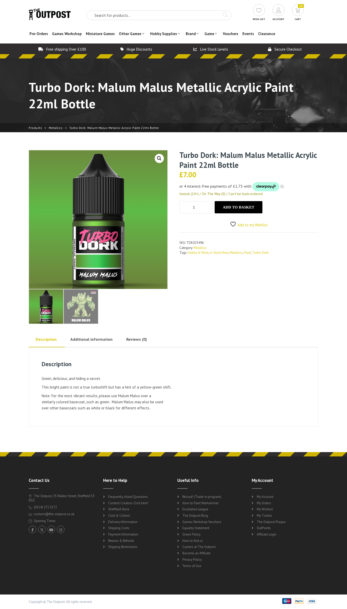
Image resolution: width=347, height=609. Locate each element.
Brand (191, 33)
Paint (247, 252)
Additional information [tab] (91, 339)
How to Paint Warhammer (200, 503)
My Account (265, 497)
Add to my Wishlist (253, 224)
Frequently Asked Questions (128, 497)
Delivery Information (122, 522)
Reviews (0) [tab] (136, 339)
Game (209, 33)
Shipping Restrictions (122, 547)
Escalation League (195, 509)
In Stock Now (219, 252)
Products (35, 128)
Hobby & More (198, 252)
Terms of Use (191, 566)
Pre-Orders (38, 33)
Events (248, 33)
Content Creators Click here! (128, 503)
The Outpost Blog (195, 515)
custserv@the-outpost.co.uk (54, 514)
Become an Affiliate (196, 553)
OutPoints (264, 528)
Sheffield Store (118, 509)
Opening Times (44, 521)
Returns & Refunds (121, 541)
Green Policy (191, 534)
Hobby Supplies (163, 33)
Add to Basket (238, 207)
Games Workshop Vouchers (201, 522)
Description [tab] (46, 339)
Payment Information (123, 534)
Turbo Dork (260, 252)
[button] (159, 158)
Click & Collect (119, 515)
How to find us (192, 541)
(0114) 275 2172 (45, 507)
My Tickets (264, 515)
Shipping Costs (118, 528)
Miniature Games (100, 33)
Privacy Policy (192, 559)
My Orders (264, 503)
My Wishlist (265, 509)
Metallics (56, 128)
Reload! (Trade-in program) (201, 497)
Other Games (130, 33)
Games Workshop (67, 33)
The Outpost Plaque (271, 522)
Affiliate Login (266, 534)
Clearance (266, 33)
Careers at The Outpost (199, 547)
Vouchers (230, 33)
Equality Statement (195, 528)
